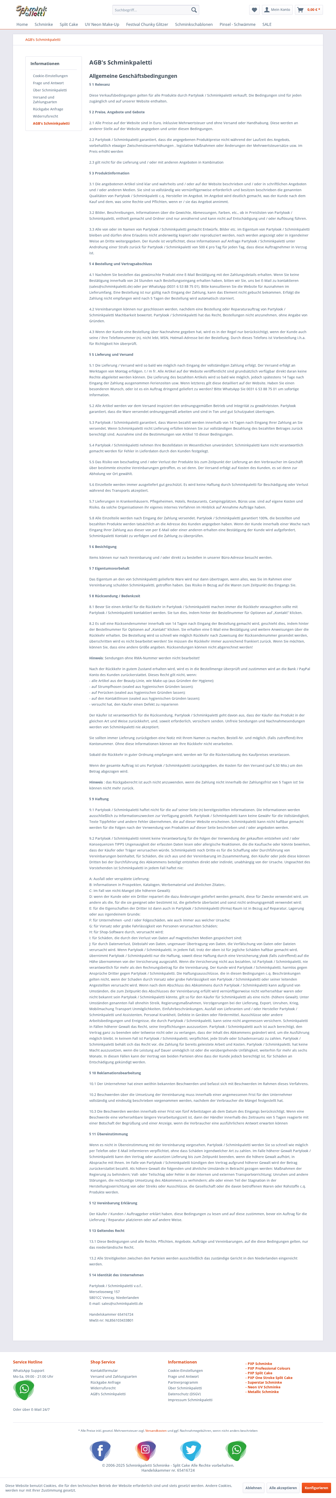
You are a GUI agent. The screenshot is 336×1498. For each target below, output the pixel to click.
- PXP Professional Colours (267, 1368)
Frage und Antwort (48, 83)
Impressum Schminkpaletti (190, 1399)
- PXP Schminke (258, 1363)
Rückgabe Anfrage (48, 109)
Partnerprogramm (183, 1382)
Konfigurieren (316, 1487)
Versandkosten (156, 1431)
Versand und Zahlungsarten (45, 99)
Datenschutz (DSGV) (184, 1394)
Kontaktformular (104, 1370)
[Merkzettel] (254, 10)
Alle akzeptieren (283, 1487)
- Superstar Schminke (263, 1382)
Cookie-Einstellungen (50, 75)
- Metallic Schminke (262, 1391)
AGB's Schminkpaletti (51, 123)
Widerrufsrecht (45, 116)
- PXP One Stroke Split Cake (268, 1377)
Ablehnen (253, 1487)
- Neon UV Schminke (262, 1387)
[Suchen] (194, 10)
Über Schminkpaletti (50, 90)
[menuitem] (155, 10)
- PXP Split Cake (258, 1373)
